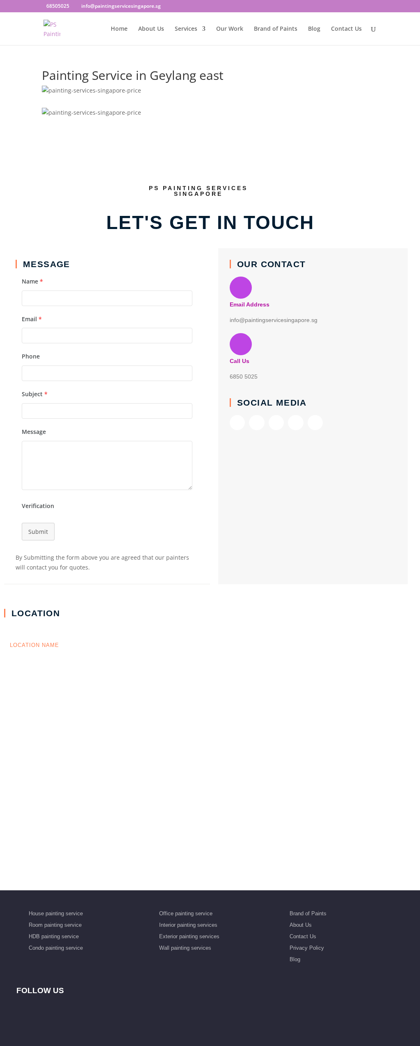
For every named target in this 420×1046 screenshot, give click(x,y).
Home (119, 29)
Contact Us (346, 29)
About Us (151, 29)
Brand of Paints (275, 29)
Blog (314, 29)
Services (186, 29)
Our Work (229, 29)
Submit (38, 531)
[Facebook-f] (237, 422)
